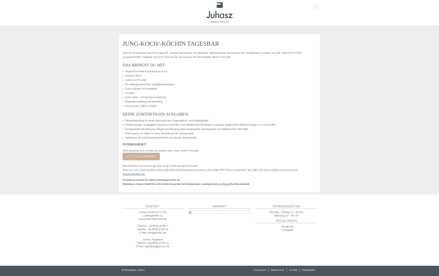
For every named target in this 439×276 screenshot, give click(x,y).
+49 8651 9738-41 (157, 229)
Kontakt (293, 270)
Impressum (260, 270)
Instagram (287, 229)
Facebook (287, 226)
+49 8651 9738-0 (158, 225)
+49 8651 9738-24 (158, 242)
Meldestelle (308, 270)
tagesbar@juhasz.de (134, 174)
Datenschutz (277, 270)
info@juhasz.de (157, 232)
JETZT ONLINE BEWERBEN (141, 156)
